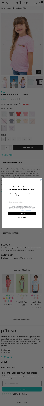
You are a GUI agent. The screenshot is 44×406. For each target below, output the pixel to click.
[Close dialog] (41, 180)
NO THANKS (22, 218)
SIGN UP (22, 213)
